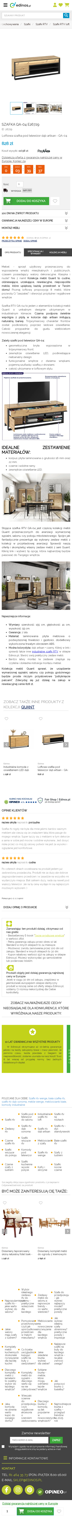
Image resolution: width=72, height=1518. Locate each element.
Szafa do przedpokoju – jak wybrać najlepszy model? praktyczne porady (61, 1302)
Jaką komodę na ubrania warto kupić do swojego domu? (10, 1412)
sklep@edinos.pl (27, 1480)
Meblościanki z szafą (45, 1142)
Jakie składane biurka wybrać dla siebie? (44, 1358)
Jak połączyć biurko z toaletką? (59, 1385)
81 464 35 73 (18, 1475)
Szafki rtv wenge (38, 1098)
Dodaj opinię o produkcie (20, 907)
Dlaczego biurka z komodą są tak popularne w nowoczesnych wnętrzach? (46, 1411)
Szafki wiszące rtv (26, 1140)
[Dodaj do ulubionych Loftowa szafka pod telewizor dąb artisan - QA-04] (55, 201)
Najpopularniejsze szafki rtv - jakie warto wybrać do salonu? (15, 1306)
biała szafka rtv (56, 1098)
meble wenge (35, 1101)
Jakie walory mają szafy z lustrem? (11, 1333)
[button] (35, 1511)
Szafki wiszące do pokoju (11, 1152)
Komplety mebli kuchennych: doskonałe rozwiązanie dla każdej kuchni (12, 1355)
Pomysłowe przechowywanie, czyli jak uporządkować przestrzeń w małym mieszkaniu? (31, 1329)
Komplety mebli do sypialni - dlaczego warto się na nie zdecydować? (29, 1381)
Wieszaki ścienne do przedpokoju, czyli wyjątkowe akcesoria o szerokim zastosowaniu (29, 1408)
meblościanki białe (55, 1101)
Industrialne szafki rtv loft (44, 1117)
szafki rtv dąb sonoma (14, 1101)
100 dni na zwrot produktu (20, 213)
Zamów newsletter (36, 1433)
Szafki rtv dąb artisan (44, 1130)
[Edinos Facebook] (6, 1491)
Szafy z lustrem (58, 1154)
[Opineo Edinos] (51, 1491)
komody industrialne (13, 1104)
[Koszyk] (67, 5)
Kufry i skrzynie (42, 1168)
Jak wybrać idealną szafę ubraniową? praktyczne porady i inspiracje (60, 1328)
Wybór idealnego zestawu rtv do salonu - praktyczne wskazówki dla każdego (27, 1300)
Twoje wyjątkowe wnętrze (49, 935)
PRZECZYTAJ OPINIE (12, 241)
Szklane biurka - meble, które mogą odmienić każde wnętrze (43, 1379)
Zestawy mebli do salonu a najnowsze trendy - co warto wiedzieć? (44, 1303)
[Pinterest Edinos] (29, 1491)
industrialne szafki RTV (45, 651)
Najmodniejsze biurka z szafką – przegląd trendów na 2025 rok (62, 1412)
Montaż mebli (11, 228)
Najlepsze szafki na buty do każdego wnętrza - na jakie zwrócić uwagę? (59, 1354)
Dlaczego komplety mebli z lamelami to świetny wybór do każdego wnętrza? (10, 1379)
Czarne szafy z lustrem (9, 1167)
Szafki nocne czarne (58, 1167)
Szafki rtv (10, 1119)
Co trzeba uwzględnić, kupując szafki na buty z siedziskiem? (28, 1356)
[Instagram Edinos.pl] (18, 1491)
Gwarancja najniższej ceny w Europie (27, 220)
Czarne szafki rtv (10, 1142)
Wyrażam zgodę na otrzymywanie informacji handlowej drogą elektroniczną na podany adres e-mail (37, 1447)
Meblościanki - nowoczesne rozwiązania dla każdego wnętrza (45, 1329)
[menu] (55, 5)
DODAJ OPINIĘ (30, 241)
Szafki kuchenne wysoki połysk (26, 1165)
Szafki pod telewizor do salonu (27, 1117)
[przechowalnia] (61, 5)
